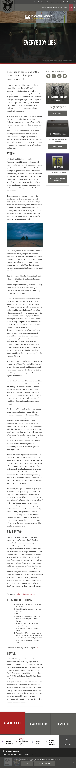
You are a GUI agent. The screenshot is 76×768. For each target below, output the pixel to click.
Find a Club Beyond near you (57, 179)
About (60, 7)
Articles (49, 7)
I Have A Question (38, 724)
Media (46, 2)
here (36, 647)
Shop (64, 2)
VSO (35, 2)
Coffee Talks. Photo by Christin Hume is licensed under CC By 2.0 (58, 60)
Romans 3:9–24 (29, 594)
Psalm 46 (19, 594)
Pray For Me (63, 724)
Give (71, 7)
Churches (40, 2)
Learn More (57, 113)
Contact (65, 7)
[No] (74, 763)
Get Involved (71, 2)
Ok (27, 764)
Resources (58, 2)
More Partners (67, 741)
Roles (55, 7)
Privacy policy (44, 764)
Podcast (52, 2)
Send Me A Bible (12, 723)
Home (44, 7)
